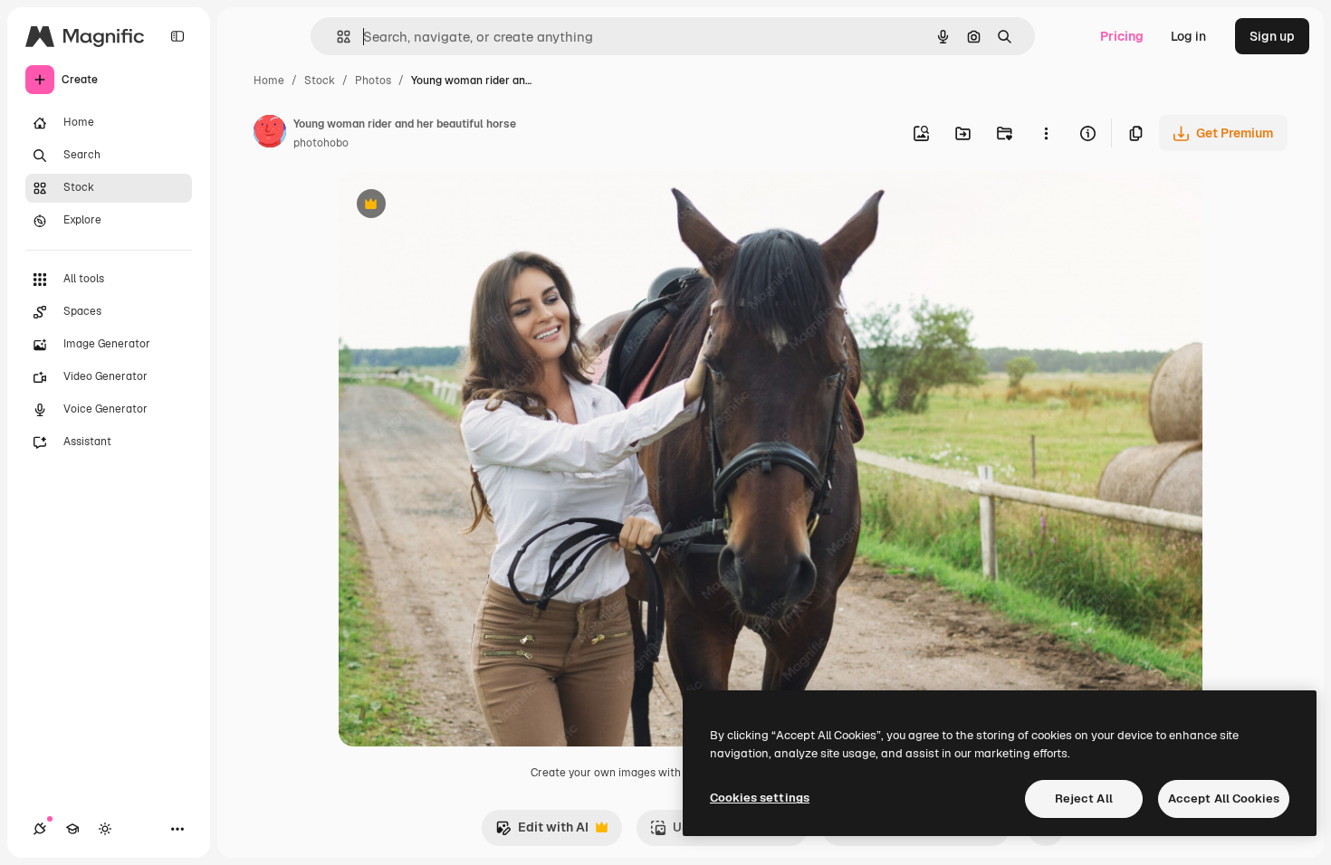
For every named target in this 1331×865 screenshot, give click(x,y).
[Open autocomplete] (336, 36)
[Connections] (39, 828)
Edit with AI (542, 832)
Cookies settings (759, 797)
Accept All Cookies (1223, 798)
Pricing (1122, 36)
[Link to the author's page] (270, 134)
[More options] (1046, 133)
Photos (373, 80)
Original (454, 205)
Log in (1188, 36)
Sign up (1272, 36)
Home (269, 80)
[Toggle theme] (105, 828)
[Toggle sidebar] (177, 36)
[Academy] (72, 828)
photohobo (321, 143)
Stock (319, 80)
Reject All (1084, 798)
